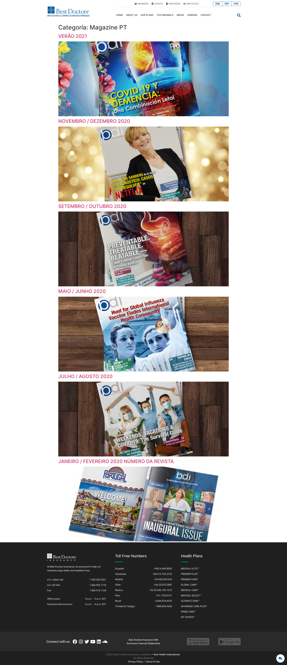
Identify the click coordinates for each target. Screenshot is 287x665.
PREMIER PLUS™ (190, 574)
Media (180, 15)
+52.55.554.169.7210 (160, 590)
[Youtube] (93, 641)
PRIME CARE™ (188, 611)
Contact (206, 15)
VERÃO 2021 (72, 36)
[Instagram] (81, 641)
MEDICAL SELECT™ (191, 595)
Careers (192, 15)
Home (119, 15)
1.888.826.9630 (163, 606)
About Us (131, 15)
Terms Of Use (152, 661)
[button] (239, 15)
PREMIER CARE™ (190, 579)
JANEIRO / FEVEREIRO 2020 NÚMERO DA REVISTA (116, 461)
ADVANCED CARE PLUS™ (194, 606)
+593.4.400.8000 (163, 568)
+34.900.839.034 (163, 579)
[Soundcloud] (105, 641)
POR (236, 3)
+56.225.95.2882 (163, 584)
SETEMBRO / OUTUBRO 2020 (92, 206)
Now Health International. (167, 654)
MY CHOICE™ (188, 617)
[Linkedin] (99, 641)
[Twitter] (87, 641)
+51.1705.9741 (164, 595)
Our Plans (147, 15)
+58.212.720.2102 (162, 574)
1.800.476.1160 (98, 590)
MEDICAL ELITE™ (190, 568)
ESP (227, 3)
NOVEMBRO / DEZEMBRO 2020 (94, 121)
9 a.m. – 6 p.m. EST (95, 604)
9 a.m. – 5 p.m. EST (95, 598)
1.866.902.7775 (98, 585)
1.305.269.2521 (98, 579)
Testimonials (165, 15)
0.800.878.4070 (163, 600)
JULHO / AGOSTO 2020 (85, 376)
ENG (217, 3)
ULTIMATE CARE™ (190, 600)
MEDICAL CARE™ (190, 590)
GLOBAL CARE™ (189, 584)
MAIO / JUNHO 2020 (82, 291)
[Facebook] (75, 641)
